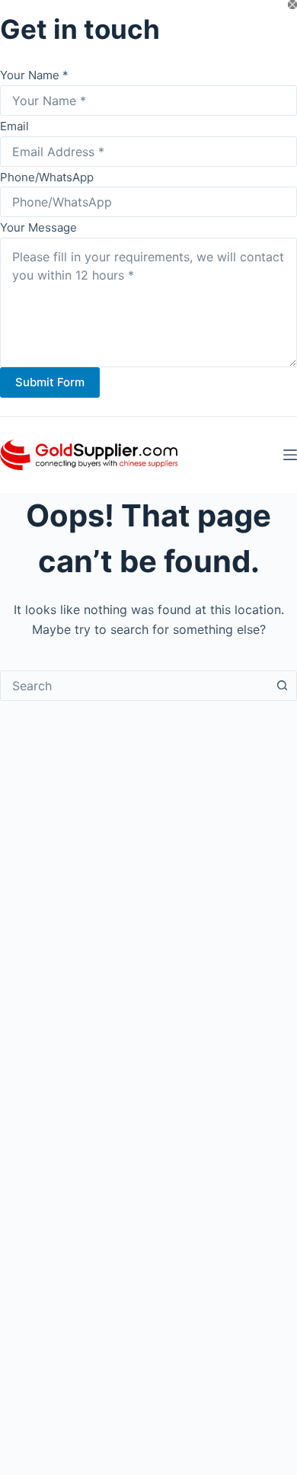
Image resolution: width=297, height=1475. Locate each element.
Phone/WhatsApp (47, 177)
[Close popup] (292, 4)
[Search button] (281, 685)
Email (14, 126)
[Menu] (290, 455)
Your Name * (34, 75)
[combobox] (134, 685)
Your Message (38, 227)
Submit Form (50, 382)
